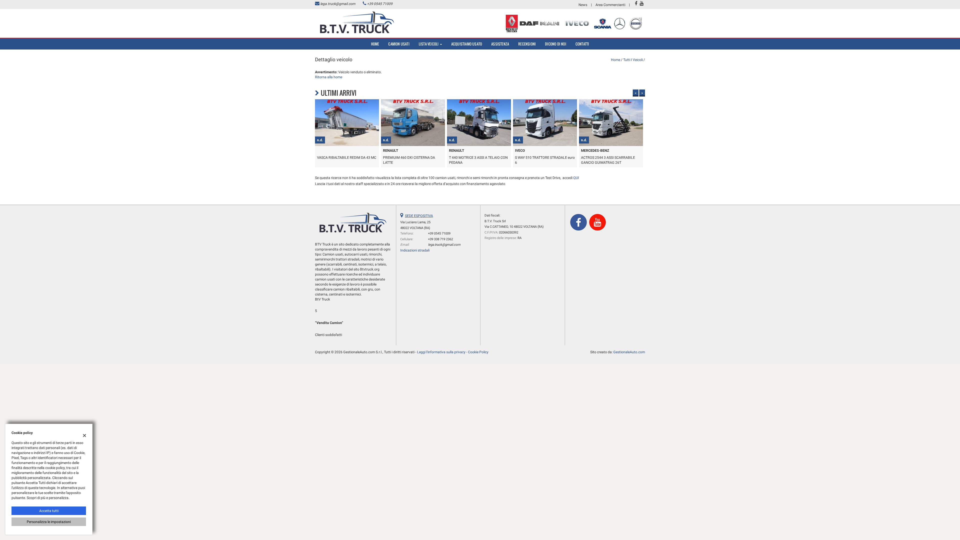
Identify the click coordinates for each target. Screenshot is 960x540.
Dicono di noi (555, 43)
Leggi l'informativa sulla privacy (441, 352)
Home (375, 43)
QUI (576, 178)
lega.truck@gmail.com (337, 4)
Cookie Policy (478, 352)
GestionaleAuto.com (629, 352)
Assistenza (500, 43)
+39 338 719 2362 (440, 239)
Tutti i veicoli (633, 60)
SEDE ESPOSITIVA (419, 216)
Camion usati (398, 43)
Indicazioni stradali (415, 250)
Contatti (582, 43)
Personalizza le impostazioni (49, 522)
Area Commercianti (610, 5)
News (582, 5)
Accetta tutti (48, 511)
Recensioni (527, 43)
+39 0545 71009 (379, 4)
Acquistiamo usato (466, 43)
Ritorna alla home (328, 77)
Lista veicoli (429, 43)
